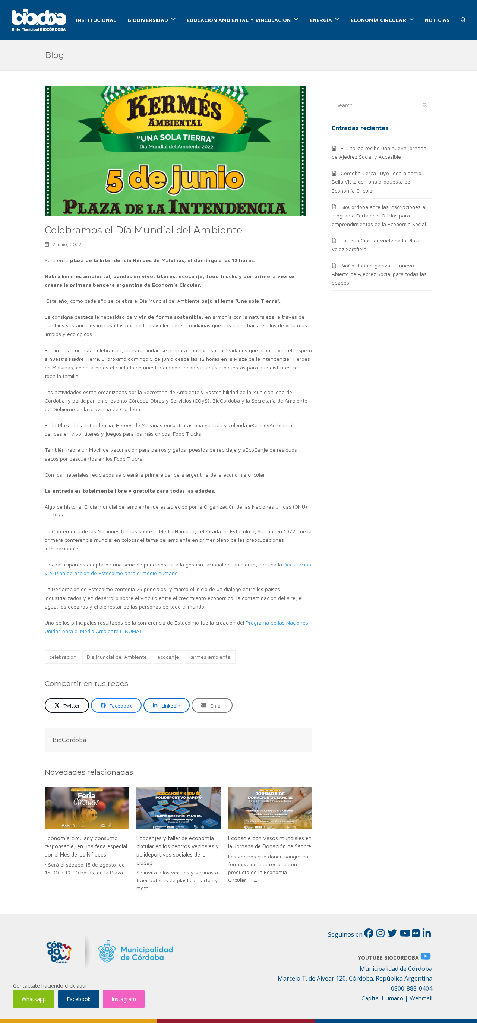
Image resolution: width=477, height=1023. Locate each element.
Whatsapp (34, 999)
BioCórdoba (69, 740)
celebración (62, 657)
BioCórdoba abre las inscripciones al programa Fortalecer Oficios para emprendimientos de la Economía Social (379, 215)
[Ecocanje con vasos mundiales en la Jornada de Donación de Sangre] (270, 808)
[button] (463, 20)
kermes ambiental (210, 657)
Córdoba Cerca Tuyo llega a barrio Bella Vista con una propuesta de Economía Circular (376, 181)
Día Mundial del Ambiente (117, 657)
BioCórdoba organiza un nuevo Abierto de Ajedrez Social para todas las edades (379, 274)
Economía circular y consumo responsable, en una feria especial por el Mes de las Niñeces (86, 846)
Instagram (123, 999)
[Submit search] (425, 105)
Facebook (79, 999)
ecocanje (168, 657)
